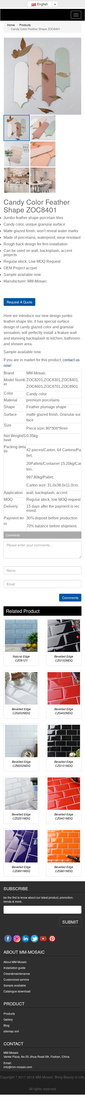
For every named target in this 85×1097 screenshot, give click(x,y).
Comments (70, 597)
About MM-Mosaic (15, 962)
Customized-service (16, 979)
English (42, 4)
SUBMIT (70, 922)
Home (11, 25)
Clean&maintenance (17, 974)
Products (25, 25)
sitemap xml (11, 1031)
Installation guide (15, 968)
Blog (6, 1025)
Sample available (15, 985)
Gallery (8, 1019)
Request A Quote (19, 302)
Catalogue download (17, 991)
